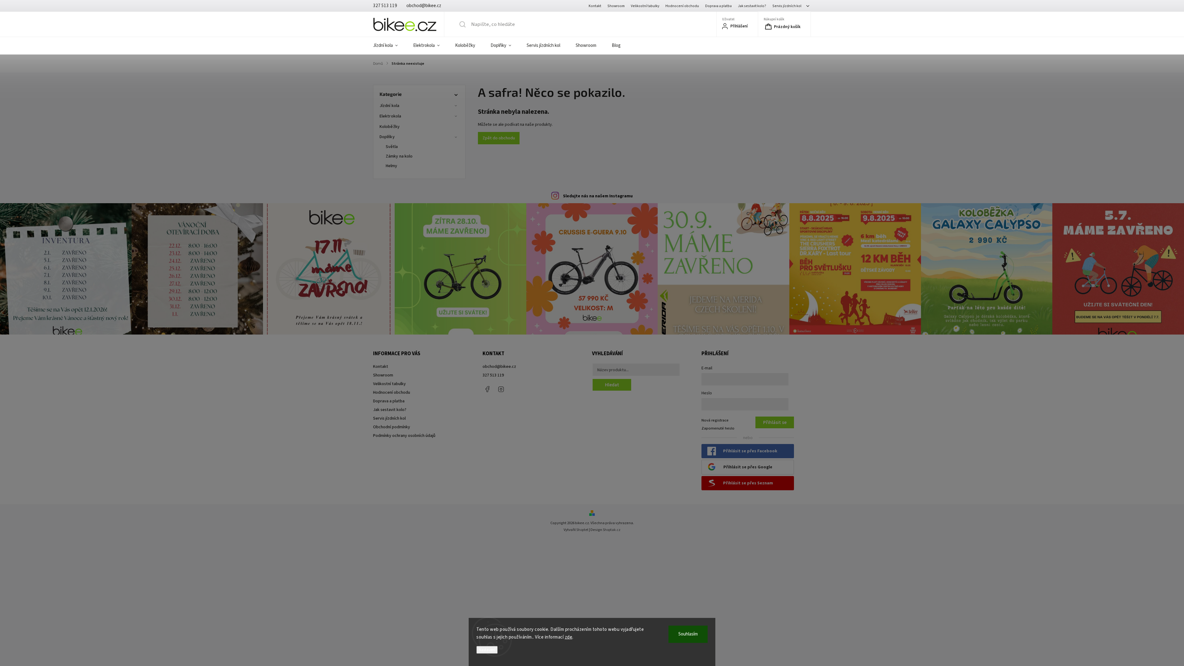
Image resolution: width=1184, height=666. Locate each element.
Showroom (616, 6)
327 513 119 (493, 375)
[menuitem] (389, 45)
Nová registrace (715, 420)
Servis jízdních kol (786, 6)
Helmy (391, 166)
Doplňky (387, 137)
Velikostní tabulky (645, 6)
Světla (392, 147)
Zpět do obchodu (499, 138)
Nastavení (487, 650)
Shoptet (582, 529)
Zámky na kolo (399, 156)
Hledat (612, 384)
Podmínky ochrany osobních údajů (404, 436)
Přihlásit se (775, 422)
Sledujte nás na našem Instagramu (598, 196)
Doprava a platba (718, 6)
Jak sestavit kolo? (752, 6)
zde (569, 637)
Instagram (501, 389)
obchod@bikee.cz (499, 367)
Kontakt (595, 6)
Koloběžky (390, 127)
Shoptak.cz (611, 529)
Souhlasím (688, 634)
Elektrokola (390, 116)
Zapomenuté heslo (717, 428)
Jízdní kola (389, 106)
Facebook (487, 389)
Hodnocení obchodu (682, 6)
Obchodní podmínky (391, 427)
